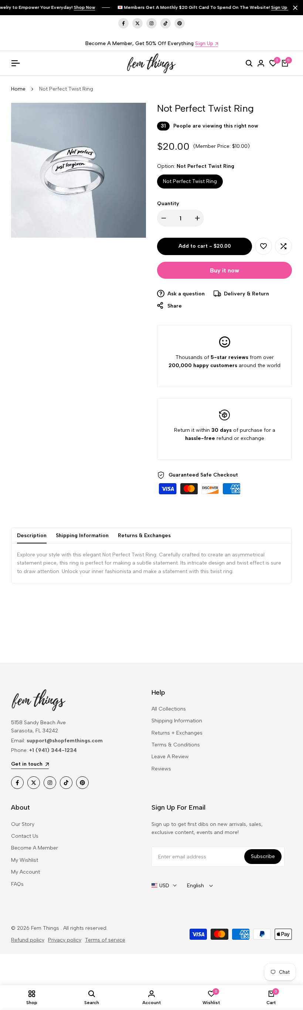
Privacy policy (64, 940)
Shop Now (84, 7)
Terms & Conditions (176, 745)
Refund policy (27, 940)
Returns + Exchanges (177, 733)
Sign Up (204, 44)
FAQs (17, 884)
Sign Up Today (287, 7)
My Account (25, 872)
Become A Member (34, 848)
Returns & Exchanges (144, 535)
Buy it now (224, 270)
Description (32, 535)
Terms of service (105, 940)
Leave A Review (170, 756)
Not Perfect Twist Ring (190, 181)
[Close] (293, 7)
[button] (263, 246)
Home (18, 89)
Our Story (22, 824)
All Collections (169, 709)
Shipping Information (82, 535)
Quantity (168, 203)
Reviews (161, 769)
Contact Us (24, 836)
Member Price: (213, 146)
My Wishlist (24, 860)
